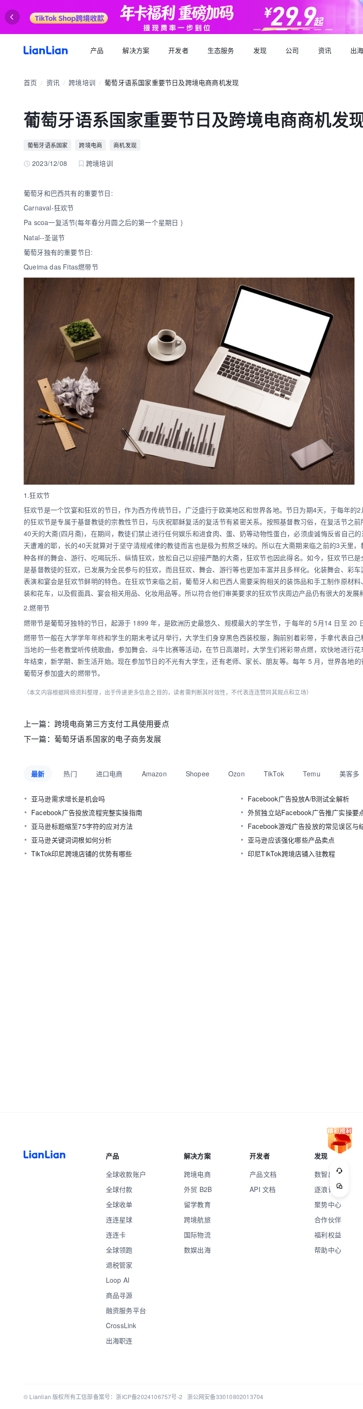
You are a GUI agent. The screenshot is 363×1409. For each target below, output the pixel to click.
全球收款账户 (126, 1174)
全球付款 (119, 1189)
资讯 (324, 50)
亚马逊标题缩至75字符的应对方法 (82, 826)
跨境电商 (90, 145)
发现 (260, 50)
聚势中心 (327, 1204)
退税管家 (119, 1265)
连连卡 (116, 1234)
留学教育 (197, 1204)
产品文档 (263, 1174)
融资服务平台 (126, 1310)
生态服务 (220, 50)
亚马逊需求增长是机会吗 (68, 798)
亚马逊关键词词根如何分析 (71, 839)
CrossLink (121, 1325)
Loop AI (118, 1280)
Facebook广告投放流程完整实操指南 (86, 812)
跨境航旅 (197, 1219)
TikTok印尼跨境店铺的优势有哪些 (81, 853)
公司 (292, 50)
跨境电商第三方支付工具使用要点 (111, 723)
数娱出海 (197, 1249)
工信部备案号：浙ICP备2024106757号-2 (129, 1396)
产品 (97, 50)
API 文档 (263, 1189)
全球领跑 (119, 1249)
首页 (46, 50)
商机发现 (125, 145)
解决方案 (135, 50)
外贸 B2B (198, 1189)
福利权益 (327, 1234)
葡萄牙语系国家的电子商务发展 (108, 738)
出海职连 (119, 1340)
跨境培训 (82, 82)
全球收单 (119, 1204)
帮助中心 (327, 1249)
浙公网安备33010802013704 (225, 1396)
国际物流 (197, 1234)
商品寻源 (119, 1295)
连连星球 (119, 1219)
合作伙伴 (327, 1219)
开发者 (178, 50)
